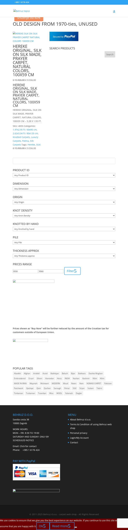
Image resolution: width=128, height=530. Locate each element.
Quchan (47, 388)
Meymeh (33, 383)
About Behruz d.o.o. (80, 419)
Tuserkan (42, 393)
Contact (74, 442)
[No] (75, 527)
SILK (74, 388)
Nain (81, 383)
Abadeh (17, 373)
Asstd (45, 373)
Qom (39, 388)
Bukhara (82, 373)
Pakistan (108, 383)
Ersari (31, 378)
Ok (41, 526)
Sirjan (81, 388)
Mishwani (44, 383)
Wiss (51, 393)
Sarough (57, 388)
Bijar (73, 373)
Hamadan (49, 378)
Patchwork (18, 388)
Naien (73, 383)
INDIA (67, 378)
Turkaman (30, 393)
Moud (65, 383)
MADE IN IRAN (20, 383)
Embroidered (19, 378)
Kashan (76, 378)
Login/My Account (79, 437)
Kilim (95, 378)
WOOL (59, 393)
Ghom (39, 378)
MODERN (56, 383)
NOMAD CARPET (94, 383)
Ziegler (79, 393)
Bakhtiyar (55, 373)
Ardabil (36, 373)
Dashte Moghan (96, 373)
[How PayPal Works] (63, 40)
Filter (70, 271)
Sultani (91, 388)
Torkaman (18, 393)
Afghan (27, 373)
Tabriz (99, 388)
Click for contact (28, 446)
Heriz (59, 378)
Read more (60, 526)
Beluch (65, 373)
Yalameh (69, 393)
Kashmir (86, 378)
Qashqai (29, 388)
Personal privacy (78, 432)
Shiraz (67, 388)
